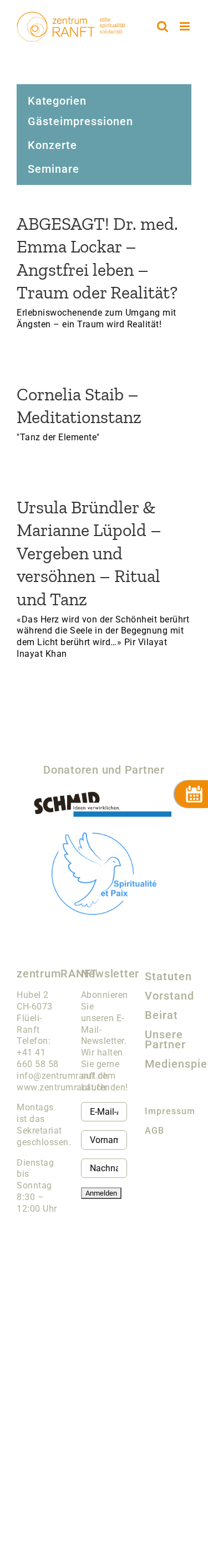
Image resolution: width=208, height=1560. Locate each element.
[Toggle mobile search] (163, 26)
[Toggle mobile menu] (186, 26)
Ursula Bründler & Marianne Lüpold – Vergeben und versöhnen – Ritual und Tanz (89, 553)
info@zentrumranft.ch (62, 1075)
